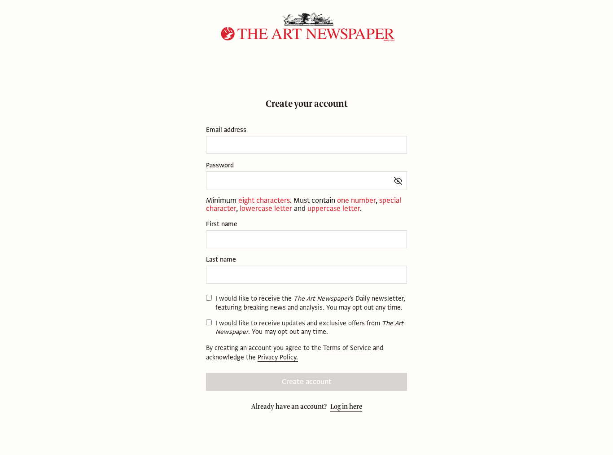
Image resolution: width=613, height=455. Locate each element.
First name (221, 224)
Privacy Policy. (278, 357)
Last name (221, 259)
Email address (226, 130)
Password (220, 165)
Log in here (346, 406)
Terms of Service (347, 347)
